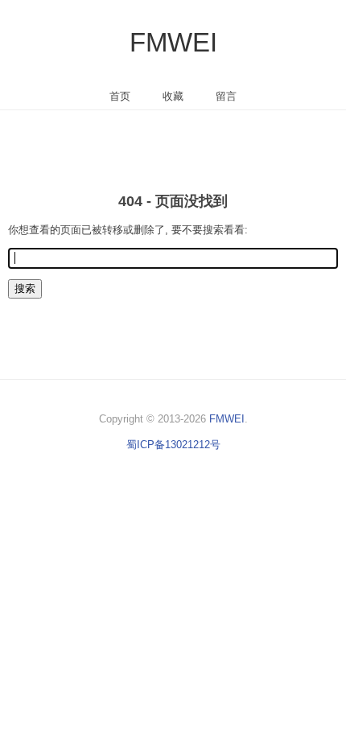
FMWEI (173, 42)
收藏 (173, 96)
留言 (226, 96)
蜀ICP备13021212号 (173, 445)
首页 (119, 96)
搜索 (24, 288)
